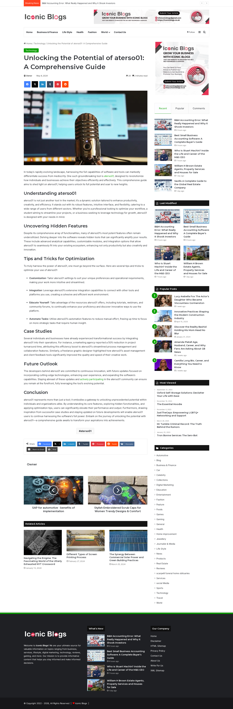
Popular (179, 108)
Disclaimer (156, 641)
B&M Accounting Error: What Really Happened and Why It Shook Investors (191, 123)
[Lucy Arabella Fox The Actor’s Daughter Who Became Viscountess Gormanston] (163, 301)
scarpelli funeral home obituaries (173, 573)
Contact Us (120, 32)
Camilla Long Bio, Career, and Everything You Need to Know (191, 364)
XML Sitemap (157, 670)
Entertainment (163, 494)
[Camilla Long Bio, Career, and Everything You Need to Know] (163, 365)
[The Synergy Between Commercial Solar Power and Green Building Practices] (128, 540)
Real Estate (162, 563)
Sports (159, 588)
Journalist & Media (165, 544)
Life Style (67, 32)
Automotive (162, 455)
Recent (163, 108)
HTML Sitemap (158, 646)
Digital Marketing (165, 485)
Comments (199, 108)
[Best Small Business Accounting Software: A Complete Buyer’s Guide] (163, 140)
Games (160, 514)
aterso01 (109, 176)
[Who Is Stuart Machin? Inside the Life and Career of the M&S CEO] (163, 155)
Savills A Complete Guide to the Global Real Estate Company (190, 184)
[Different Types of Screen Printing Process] (86, 540)
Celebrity (161, 475)
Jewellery (161, 539)
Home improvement (166, 534)
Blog (158, 460)
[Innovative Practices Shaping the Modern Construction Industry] (163, 316)
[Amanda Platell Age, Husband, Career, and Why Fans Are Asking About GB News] (163, 346)
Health (80, 32)
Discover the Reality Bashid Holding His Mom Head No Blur (190, 330)
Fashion (92, 32)
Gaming (160, 519)
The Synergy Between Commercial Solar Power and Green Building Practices (126, 557)
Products (161, 558)
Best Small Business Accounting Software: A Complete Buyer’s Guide (188, 138)
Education (161, 490)
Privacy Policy (158, 651)
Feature (160, 504)
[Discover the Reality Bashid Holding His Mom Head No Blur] (163, 331)
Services (160, 578)
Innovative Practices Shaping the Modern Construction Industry (191, 315)
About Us (155, 660)
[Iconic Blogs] (45, 17)
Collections (162, 480)
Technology (39, 43)
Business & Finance (47, 32)
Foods (159, 509)
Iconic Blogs (81, 703)
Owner (29, 75)
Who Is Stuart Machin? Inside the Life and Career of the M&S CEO (191, 154)
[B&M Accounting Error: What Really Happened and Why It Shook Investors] (163, 124)
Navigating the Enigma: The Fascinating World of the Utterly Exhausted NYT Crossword (43, 561)
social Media (162, 583)
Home (29, 32)
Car (158, 470)
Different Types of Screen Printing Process (82, 556)
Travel (159, 598)
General (160, 524)
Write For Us (157, 665)
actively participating (91, 379)
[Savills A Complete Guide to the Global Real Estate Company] (163, 185)
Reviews (160, 568)
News (159, 553)
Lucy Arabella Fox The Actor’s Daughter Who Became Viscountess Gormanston (191, 299)
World (104, 32)
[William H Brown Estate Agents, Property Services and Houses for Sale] (163, 170)
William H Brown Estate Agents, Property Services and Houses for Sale (189, 169)
